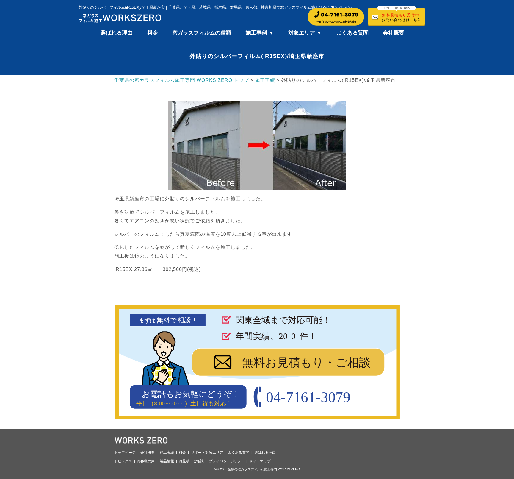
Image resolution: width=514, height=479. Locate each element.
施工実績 (167, 452)
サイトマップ (260, 461)
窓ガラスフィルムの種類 (201, 33)
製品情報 (167, 461)
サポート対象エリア (207, 452)
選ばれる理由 (117, 33)
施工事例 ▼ (260, 33)
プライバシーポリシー (227, 461)
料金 (152, 33)
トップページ (125, 452)
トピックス (123, 461)
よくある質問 (352, 33)
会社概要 (393, 33)
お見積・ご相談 (191, 461)
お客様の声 (146, 461)
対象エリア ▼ (305, 33)
